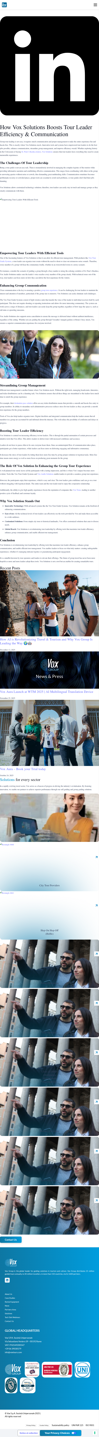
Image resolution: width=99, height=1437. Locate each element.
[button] (49, 66)
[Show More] (49, 844)
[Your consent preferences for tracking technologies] (94, 1432)
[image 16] (49, 1264)
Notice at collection (29, 1433)
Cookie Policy (44, 1425)
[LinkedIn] (7, 1280)
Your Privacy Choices (57, 1433)
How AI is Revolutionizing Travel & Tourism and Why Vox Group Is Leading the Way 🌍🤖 (46, 641)
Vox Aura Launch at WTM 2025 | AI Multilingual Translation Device (46, 691)
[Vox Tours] (4, 4)
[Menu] (95, 5)
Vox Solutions (47, 151)
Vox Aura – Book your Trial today (23, 769)
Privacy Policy (30, 1425)
